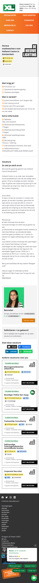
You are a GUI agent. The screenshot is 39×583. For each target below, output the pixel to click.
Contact (10, 30)
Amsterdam (5, 512)
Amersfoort (5, 510)
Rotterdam (5, 526)
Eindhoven (5, 518)
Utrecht (4, 528)
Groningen (5, 520)
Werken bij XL (10, 25)
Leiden (4, 524)
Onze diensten (29, 15)
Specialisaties (10, 15)
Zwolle (4, 530)
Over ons (10, 20)
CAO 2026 (29, 25)
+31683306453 (29, 314)
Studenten (29, 20)
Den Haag (5, 516)
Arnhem (4, 514)
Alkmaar (4, 508)
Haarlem (4, 522)
